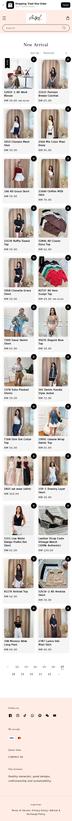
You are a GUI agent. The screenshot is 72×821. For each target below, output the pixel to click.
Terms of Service (21, 810)
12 (17, 666)
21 (40, 674)
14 (35, 666)
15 (44, 666)
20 (31, 674)
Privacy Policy (40, 810)
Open (66, 4)
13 (26, 666)
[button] (4, 18)
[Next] (58, 674)
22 (49, 674)
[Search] (64, 28)
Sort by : (35, 53)
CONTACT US (15, 757)
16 (53, 666)
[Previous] (8, 667)
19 (22, 674)
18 (13, 674)
